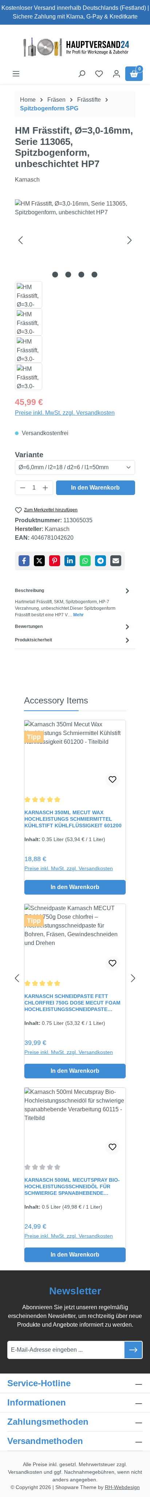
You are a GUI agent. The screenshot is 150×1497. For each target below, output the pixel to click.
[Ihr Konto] (116, 73)
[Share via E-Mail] (115, 560)
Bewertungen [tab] (29, 626)
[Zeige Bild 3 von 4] (81, 274)
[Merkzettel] (99, 73)
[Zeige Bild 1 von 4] (55, 274)
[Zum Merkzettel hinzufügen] (112, 779)
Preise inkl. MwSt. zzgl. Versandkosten (65, 413)
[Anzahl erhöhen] (45, 487)
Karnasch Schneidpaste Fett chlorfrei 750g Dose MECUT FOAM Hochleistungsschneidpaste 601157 (72, 1003)
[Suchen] (81, 73)
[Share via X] (39, 560)
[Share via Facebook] (24, 560)
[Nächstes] (129, 240)
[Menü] (16, 73)
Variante (29, 454)
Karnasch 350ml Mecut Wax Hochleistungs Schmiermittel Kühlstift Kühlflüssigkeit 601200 (73, 819)
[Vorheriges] (20, 240)
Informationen (36, 1402)
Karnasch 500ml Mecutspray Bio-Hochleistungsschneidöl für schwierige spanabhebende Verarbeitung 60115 (72, 1186)
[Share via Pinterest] (54, 560)
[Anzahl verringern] (22, 487)
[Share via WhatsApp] (85, 560)
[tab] (73, 602)
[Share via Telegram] (100, 560)
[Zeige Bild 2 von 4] (68, 274)
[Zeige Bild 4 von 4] (95, 274)
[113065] (75, 240)
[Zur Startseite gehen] (75, 47)
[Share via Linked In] (69, 560)
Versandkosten (25, 1472)
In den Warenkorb (95, 487)
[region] (75, 294)
